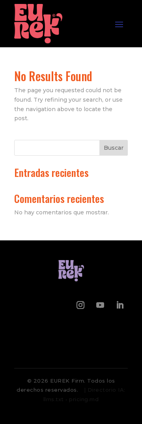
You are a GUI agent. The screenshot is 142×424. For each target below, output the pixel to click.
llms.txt (53, 399)
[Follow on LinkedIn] (120, 305)
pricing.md (84, 399)
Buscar (113, 147)
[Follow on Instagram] (80, 305)
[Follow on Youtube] (100, 305)
